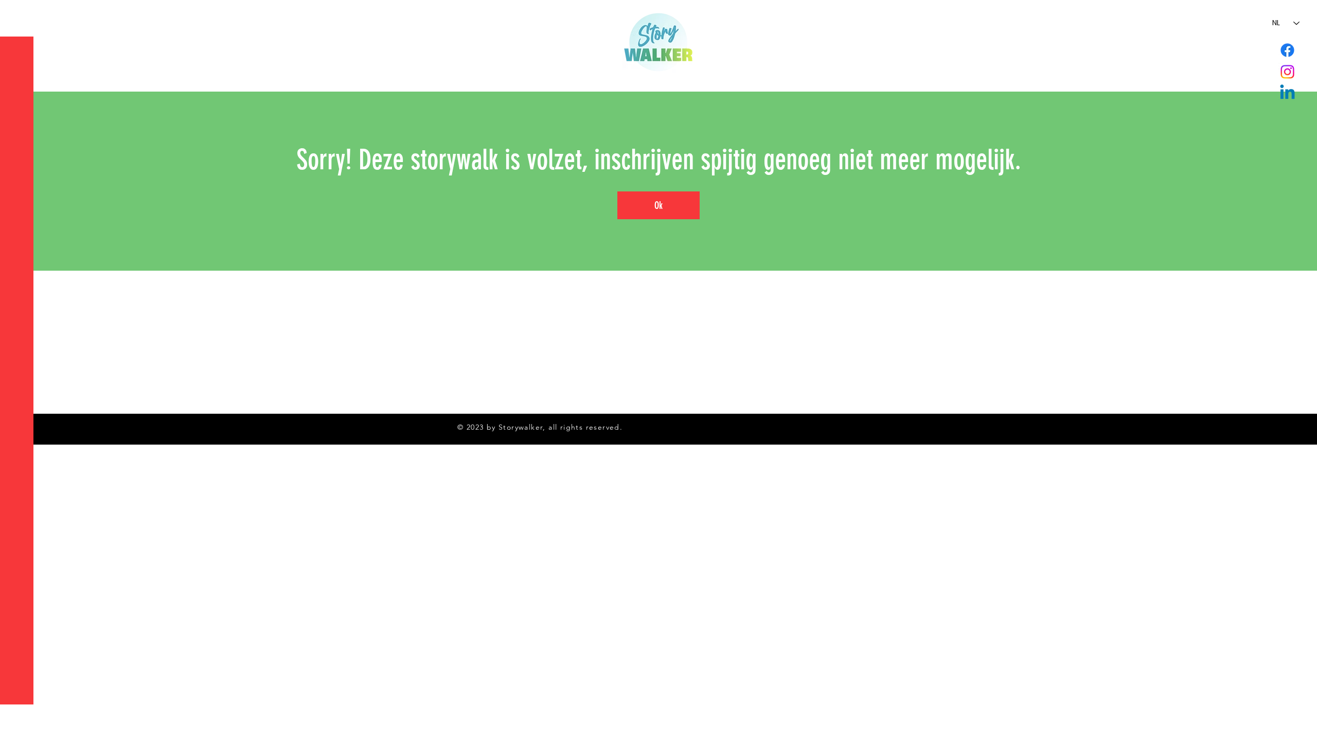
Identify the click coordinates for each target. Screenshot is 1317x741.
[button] (17, 15)
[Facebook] (1287, 50)
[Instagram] (1287, 72)
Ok (658, 205)
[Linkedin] (1287, 93)
